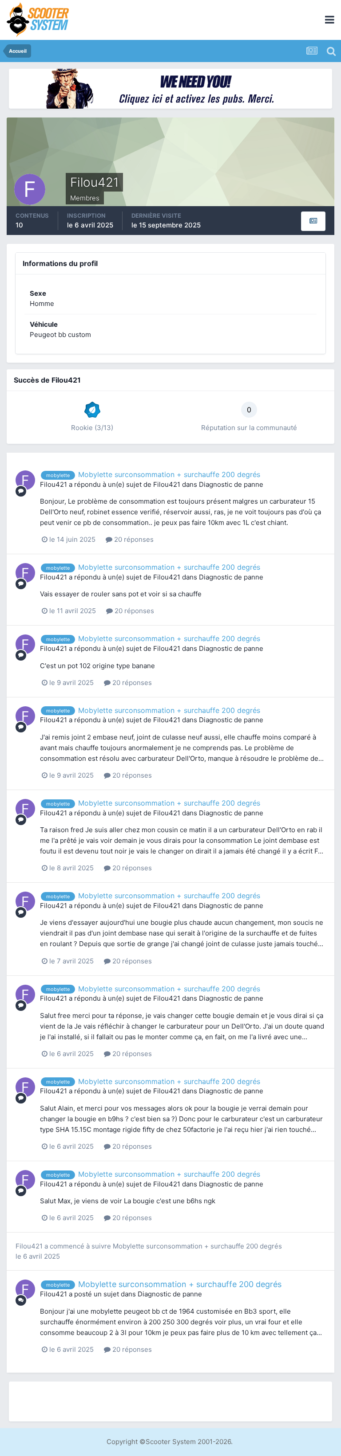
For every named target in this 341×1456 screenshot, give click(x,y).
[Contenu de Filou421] (313, 221)
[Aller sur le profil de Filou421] (25, 480)
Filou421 (53, 484)
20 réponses (133, 539)
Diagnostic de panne (231, 484)
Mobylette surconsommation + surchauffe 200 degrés (169, 474)
